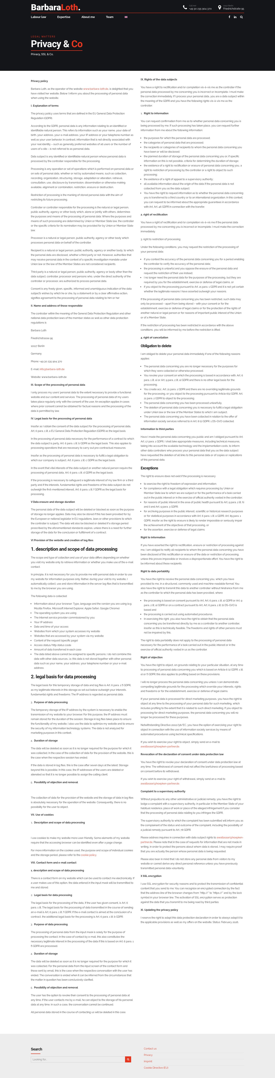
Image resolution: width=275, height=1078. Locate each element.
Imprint (148, 1061)
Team (109, 17)
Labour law (38, 17)
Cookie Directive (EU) (156, 1067)
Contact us (150, 1048)
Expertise (63, 17)
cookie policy (88, 855)
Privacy (148, 1055)
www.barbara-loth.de (95, 88)
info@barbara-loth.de (52, 369)
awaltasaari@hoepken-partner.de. (160, 746)
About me (88, 17)
